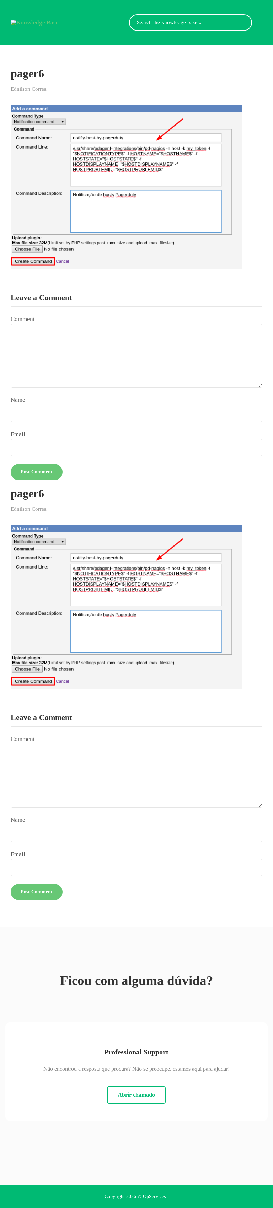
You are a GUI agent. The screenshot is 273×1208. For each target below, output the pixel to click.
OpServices (154, 1196)
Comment (23, 319)
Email (18, 434)
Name (18, 400)
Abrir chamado (136, 1095)
